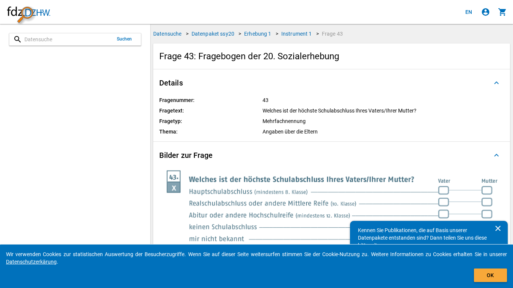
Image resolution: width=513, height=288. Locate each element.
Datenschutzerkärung (31, 262)
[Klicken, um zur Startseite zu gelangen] (28, 12)
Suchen (124, 39)
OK (490, 275)
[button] (331, 82)
